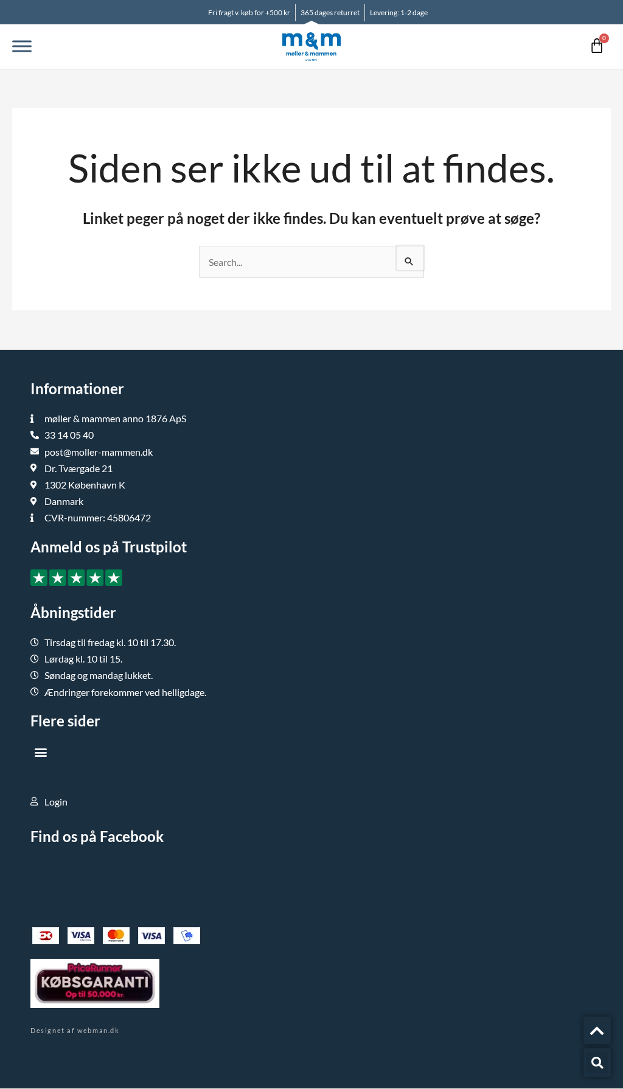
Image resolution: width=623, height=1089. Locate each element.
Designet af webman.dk (75, 1030)
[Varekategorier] (22, 46)
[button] (40, 752)
